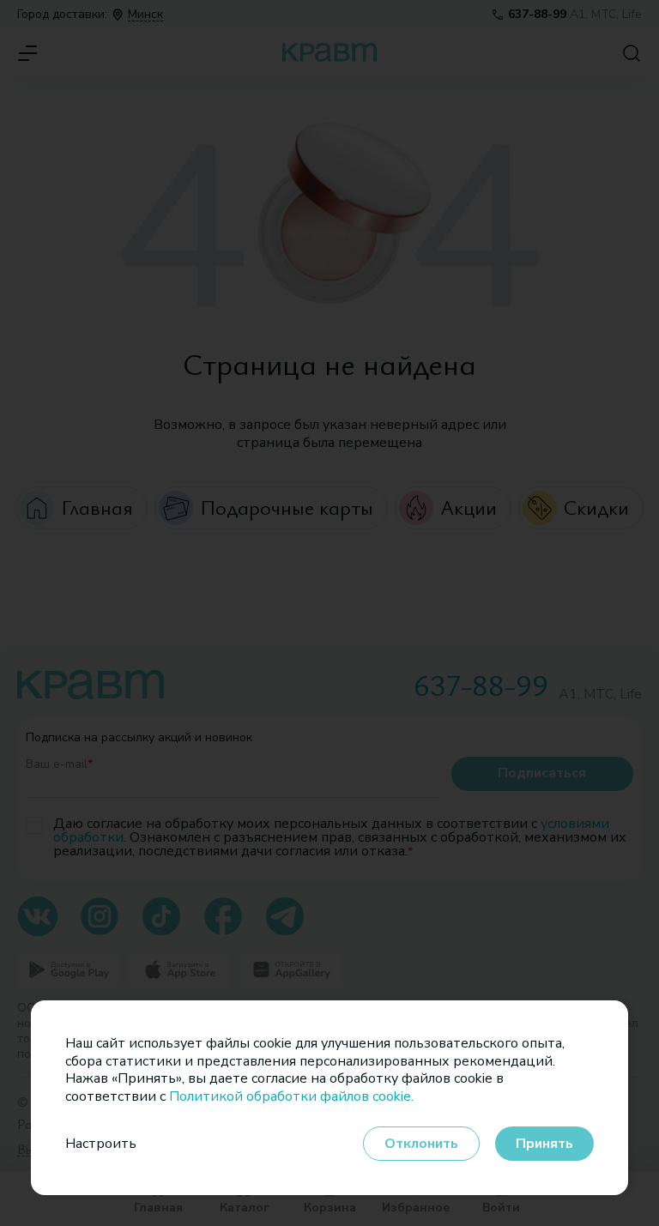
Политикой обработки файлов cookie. (291, 1096)
